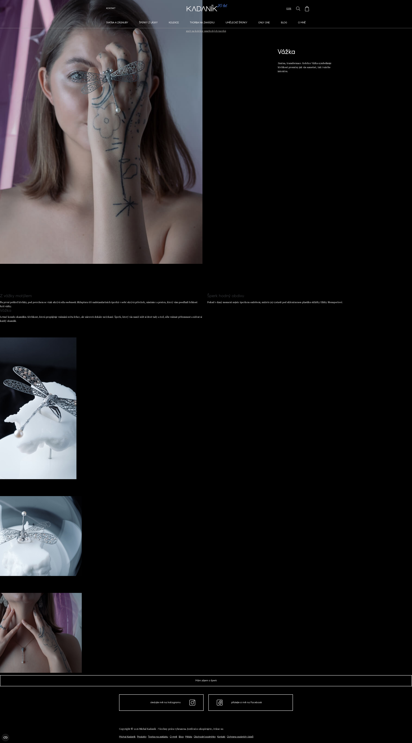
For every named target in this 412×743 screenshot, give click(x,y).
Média (188, 737)
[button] (307, 8)
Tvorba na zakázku (202, 23)
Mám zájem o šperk (206, 681)
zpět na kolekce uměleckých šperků (206, 31)
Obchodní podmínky (205, 737)
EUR (288, 8)
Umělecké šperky (236, 23)
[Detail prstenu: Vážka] (101, 126)
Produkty (141, 737)
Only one (264, 23)
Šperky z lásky (148, 23)
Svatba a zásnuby (117, 23)
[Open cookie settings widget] (5, 737)
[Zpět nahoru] (405, 736)
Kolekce (174, 23)
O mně (302, 23)
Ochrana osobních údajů (240, 737)
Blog (284, 23)
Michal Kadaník (127, 737)
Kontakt (110, 9)
